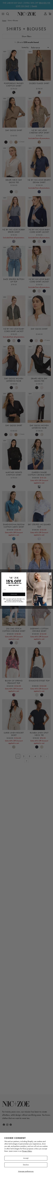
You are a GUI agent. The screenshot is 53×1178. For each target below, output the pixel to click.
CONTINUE (14, 594)
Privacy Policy (27, 1151)
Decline (26, 1165)
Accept (25, 1158)
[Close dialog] (50, 574)
